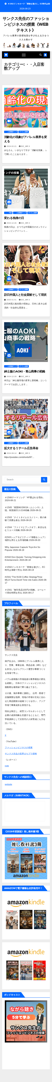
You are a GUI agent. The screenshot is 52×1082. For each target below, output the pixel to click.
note (7, 766)
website (8, 784)
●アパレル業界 (23, 132)
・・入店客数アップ (11, 132)
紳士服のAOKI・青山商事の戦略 (24, 371)
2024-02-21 (12, 146)
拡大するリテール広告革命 (21, 448)
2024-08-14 (12, 453)
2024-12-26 (12, 223)
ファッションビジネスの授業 (19, 747)
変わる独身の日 (14, 218)
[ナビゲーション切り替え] (23, 55)
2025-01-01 (12, 300)
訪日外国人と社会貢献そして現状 (25, 294)
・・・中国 (8, 213)
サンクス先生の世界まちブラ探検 (21, 754)
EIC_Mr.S (25, 146)
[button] (40, 55)
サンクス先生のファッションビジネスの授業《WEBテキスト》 (26, 24)
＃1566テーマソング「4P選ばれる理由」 (25, 497)
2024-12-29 (12, 376)
